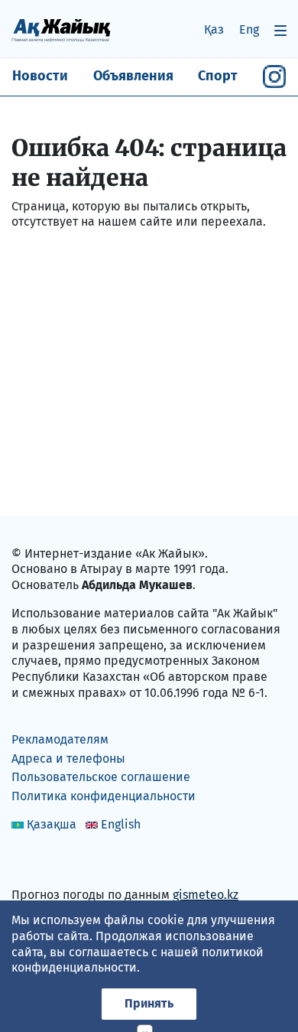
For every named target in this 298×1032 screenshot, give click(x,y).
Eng (249, 29)
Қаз (214, 29)
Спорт (218, 75)
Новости (40, 75)
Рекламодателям (60, 739)
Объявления (133, 75)
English (121, 824)
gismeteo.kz (205, 894)
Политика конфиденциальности (103, 796)
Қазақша (51, 824)
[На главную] (61, 29)
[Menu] (280, 30)
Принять (149, 1003)
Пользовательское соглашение (100, 777)
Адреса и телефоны (68, 758)
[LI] (45, 862)
